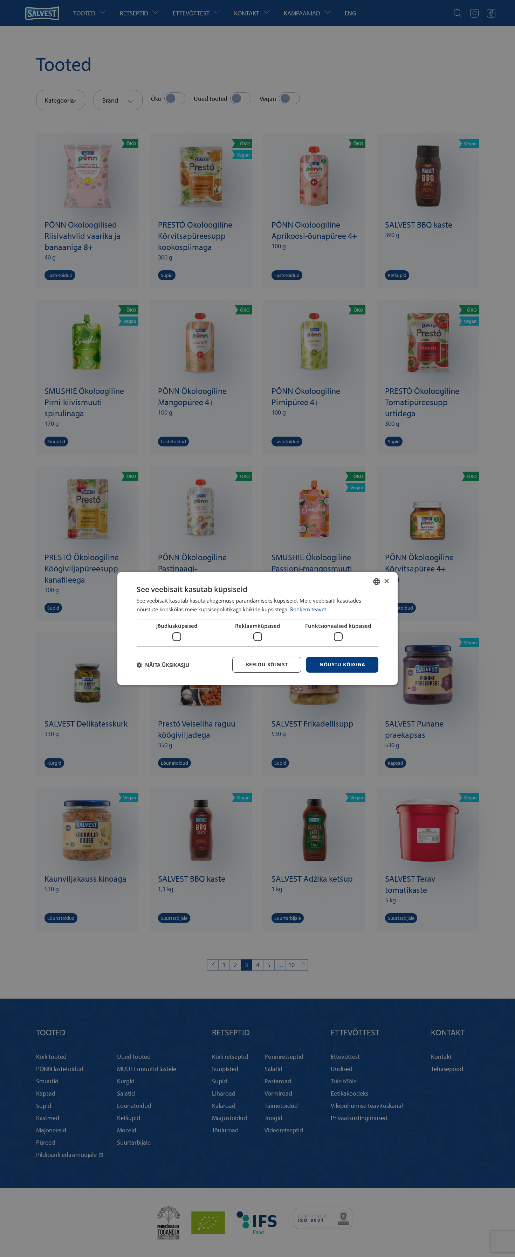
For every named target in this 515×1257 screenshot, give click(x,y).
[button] (163, 665)
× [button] (386, 581)
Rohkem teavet (308, 609)
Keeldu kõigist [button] (267, 664)
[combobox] (376, 581)
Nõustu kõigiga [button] (342, 664)
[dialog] (257, 628)
